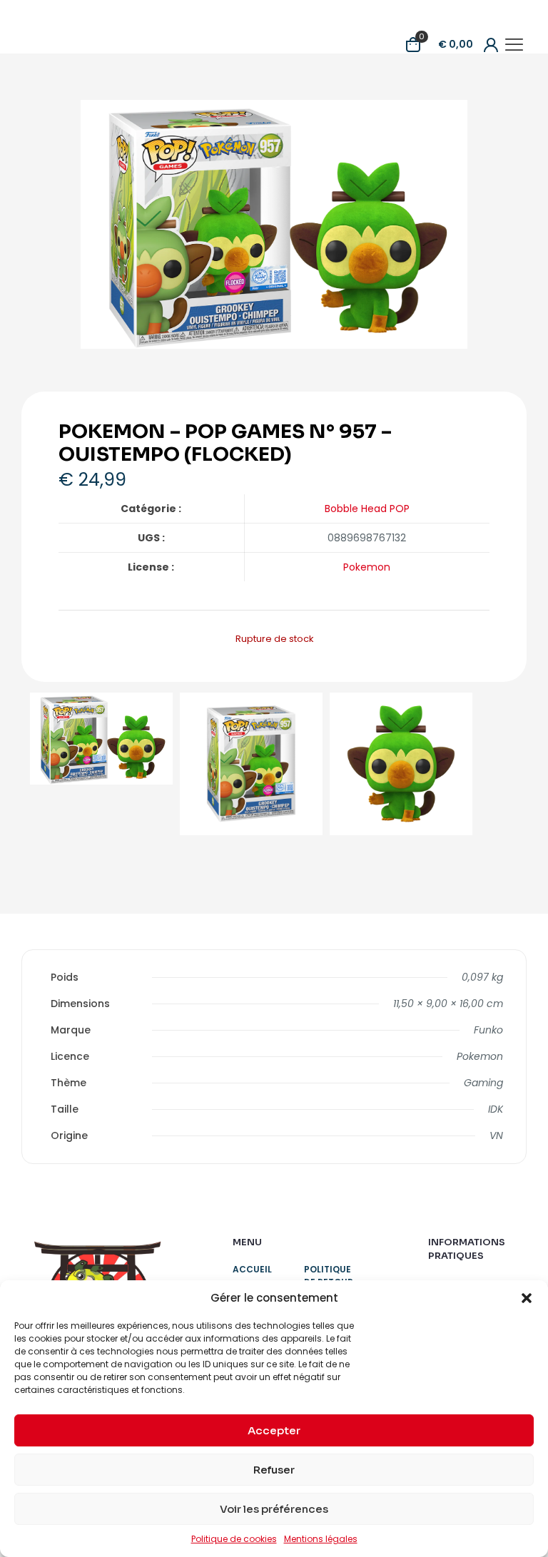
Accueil (252, 1269)
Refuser (274, 1469)
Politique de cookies (234, 1539)
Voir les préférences (274, 1509)
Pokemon (366, 567)
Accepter (274, 1430)
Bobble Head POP (367, 508)
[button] (526, 1298)
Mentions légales (320, 1539)
